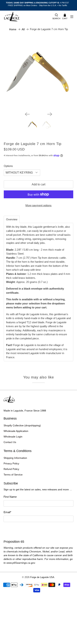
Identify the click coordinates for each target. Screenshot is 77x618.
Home (12, 29)
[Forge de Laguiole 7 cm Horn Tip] (38, 74)
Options (8, 165)
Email (7, 512)
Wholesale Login (13, 436)
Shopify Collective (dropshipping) (22, 425)
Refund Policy (11, 469)
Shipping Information (15, 457)
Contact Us (10, 442)
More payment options (38, 205)
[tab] (12, 219)
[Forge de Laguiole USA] (26, 16)
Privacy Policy (11, 463)
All (23, 29)
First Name (10, 496)
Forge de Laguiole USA (42, 577)
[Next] (49, 114)
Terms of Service (13, 474)
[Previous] (27, 114)
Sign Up (38, 528)
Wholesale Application (16, 431)
